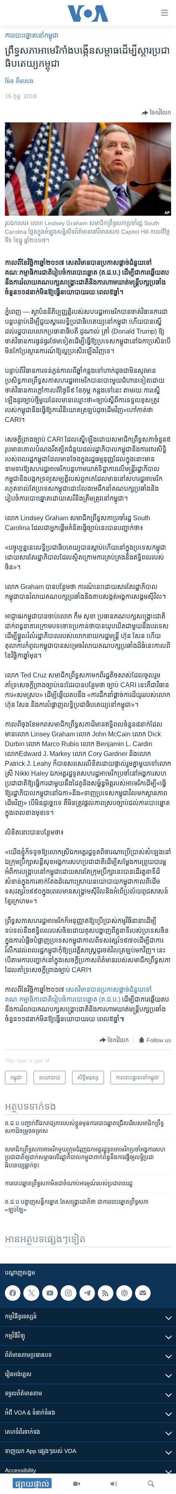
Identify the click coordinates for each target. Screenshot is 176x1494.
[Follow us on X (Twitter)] (31, 1293)
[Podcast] (124, 1293)
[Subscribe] (143, 1293)
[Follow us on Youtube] (50, 1293)
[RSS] (105, 1293)
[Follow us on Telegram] (87, 1293)
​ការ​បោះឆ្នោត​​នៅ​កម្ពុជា (32, 35)
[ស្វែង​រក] (151, 1484)
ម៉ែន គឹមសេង (19, 81)
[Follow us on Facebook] (12, 1293)
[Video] (76, 1484)
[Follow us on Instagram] (68, 1293)
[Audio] (114, 1484)
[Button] (156, 113)
